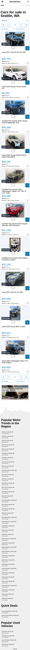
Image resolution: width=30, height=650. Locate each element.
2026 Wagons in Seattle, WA (8, 590)
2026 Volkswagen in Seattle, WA (9, 586)
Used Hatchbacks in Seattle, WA (9, 640)
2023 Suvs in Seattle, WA (7, 441)
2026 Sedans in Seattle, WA (8, 543)
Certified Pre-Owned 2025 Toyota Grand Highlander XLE (14, 122)
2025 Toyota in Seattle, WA (8, 449)
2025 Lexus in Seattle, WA (8, 479)
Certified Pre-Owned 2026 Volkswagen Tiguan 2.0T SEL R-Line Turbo (14, 191)
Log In (22, 5)
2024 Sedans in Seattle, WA (8, 454)
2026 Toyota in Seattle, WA (8, 462)
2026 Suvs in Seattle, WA (7, 458)
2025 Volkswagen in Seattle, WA (9, 471)
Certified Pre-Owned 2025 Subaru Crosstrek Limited (15, 259)
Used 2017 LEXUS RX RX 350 (13, 52)
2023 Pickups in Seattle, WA (8, 556)
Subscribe (27, 5)
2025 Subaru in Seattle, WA (8, 484)
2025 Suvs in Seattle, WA (7, 432)
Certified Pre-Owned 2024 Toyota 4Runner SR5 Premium (14, 224)
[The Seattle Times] (15, 2)
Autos (2, 5)
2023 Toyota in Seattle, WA (8, 488)
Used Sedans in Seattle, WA (8, 636)
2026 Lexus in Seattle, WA (8, 531)
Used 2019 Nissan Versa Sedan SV (14, 87)
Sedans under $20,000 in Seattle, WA (10, 616)
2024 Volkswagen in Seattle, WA (9, 518)
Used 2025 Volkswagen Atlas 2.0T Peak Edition (15, 362)
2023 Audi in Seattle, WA (7, 496)
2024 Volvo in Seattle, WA (7, 535)
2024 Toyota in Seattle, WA (8, 445)
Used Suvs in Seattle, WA (7, 632)
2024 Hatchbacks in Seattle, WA (9, 548)
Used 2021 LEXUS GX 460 (12, 292)
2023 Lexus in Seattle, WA (8, 475)
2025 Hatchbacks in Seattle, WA (9, 552)
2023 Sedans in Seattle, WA (8, 509)
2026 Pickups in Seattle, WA (8, 573)
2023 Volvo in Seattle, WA (7, 513)
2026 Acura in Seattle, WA (8, 595)
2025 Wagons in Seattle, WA (8, 565)
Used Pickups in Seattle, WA (8, 645)
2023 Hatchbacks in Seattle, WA (9, 522)
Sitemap (15, 648)
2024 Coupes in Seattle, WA (8, 578)
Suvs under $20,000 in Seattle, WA (9, 612)
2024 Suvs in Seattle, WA (7, 437)
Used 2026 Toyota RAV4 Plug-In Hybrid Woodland (14, 156)
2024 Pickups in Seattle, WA (8, 526)
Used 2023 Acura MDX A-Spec (13, 326)
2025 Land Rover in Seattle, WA (9, 539)
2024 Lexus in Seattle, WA (8, 467)
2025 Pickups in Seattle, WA (8, 560)
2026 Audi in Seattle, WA (7, 599)
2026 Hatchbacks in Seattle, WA (9, 569)
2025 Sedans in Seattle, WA (8, 492)
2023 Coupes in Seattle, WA (8, 582)
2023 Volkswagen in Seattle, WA (9, 501)
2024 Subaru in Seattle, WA (8, 505)
